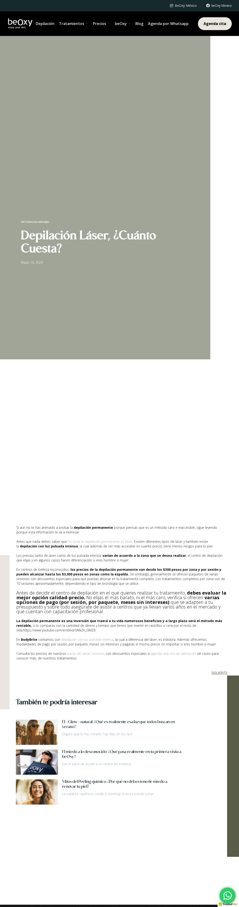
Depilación (45, 23)
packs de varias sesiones (86, 653)
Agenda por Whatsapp (168, 23)
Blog (139, 23)
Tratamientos (71, 23)
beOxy (121, 23)
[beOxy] (20, 23)
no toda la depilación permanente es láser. (100, 541)
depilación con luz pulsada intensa (87, 639)
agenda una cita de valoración (173, 653)
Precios (99, 23)
